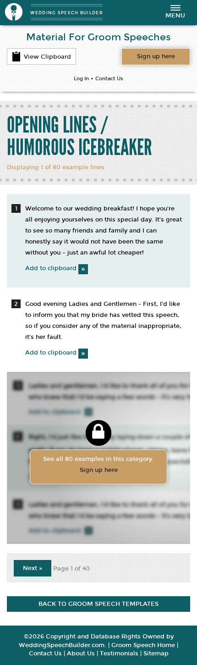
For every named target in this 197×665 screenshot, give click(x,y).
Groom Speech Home (143, 645)
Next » (32, 568)
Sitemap (156, 653)
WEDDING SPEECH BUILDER (66, 12)
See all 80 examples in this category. (98, 464)
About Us (81, 653)
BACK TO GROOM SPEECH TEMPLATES (98, 604)
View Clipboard (47, 57)
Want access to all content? (156, 56)
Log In (81, 79)
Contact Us (109, 79)
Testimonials (119, 653)
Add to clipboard (55, 268)
